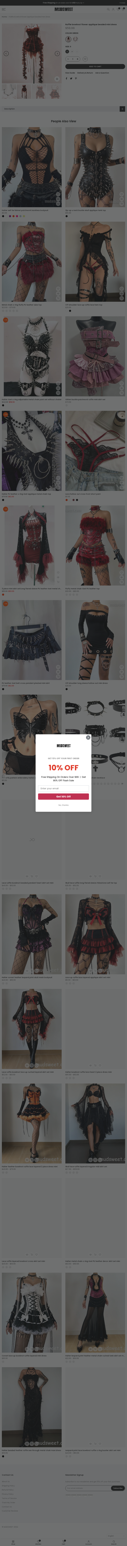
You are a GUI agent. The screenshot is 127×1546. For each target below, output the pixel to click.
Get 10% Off (63, 796)
